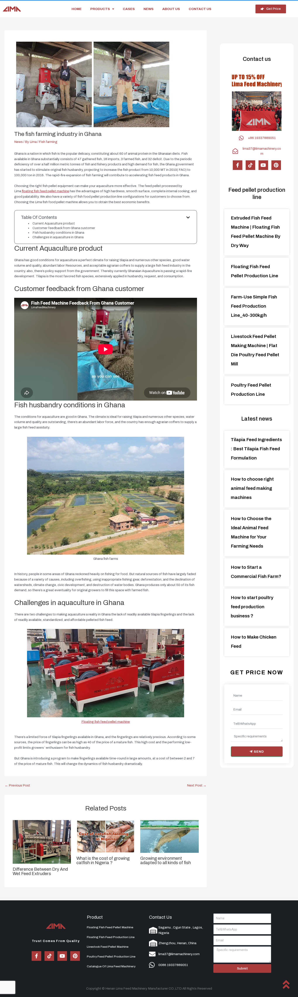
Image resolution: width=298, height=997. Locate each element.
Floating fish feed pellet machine (105, 721)
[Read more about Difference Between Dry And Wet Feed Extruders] (42, 841)
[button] (252, 127)
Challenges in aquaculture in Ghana (58, 237)
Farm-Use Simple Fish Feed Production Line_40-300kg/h (254, 306)
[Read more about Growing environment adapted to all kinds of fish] (169, 836)
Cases (129, 9)
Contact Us (160, 917)
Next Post (196, 785)
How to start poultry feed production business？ (252, 606)
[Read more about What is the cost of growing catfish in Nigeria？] (105, 836)
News (149, 9)
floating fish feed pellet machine (45, 191)
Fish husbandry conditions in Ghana (58, 232)
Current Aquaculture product (54, 223)
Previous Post (17, 785)
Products (100, 9)
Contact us (200, 9)
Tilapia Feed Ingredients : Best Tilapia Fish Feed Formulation (256, 448)
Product (95, 917)
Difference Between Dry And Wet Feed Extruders (40, 871)
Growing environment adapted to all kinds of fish (165, 860)
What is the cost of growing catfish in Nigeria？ (103, 860)
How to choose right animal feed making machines (252, 488)
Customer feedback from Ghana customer (64, 228)
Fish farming (48, 142)
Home (77, 9)
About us (171, 9)
